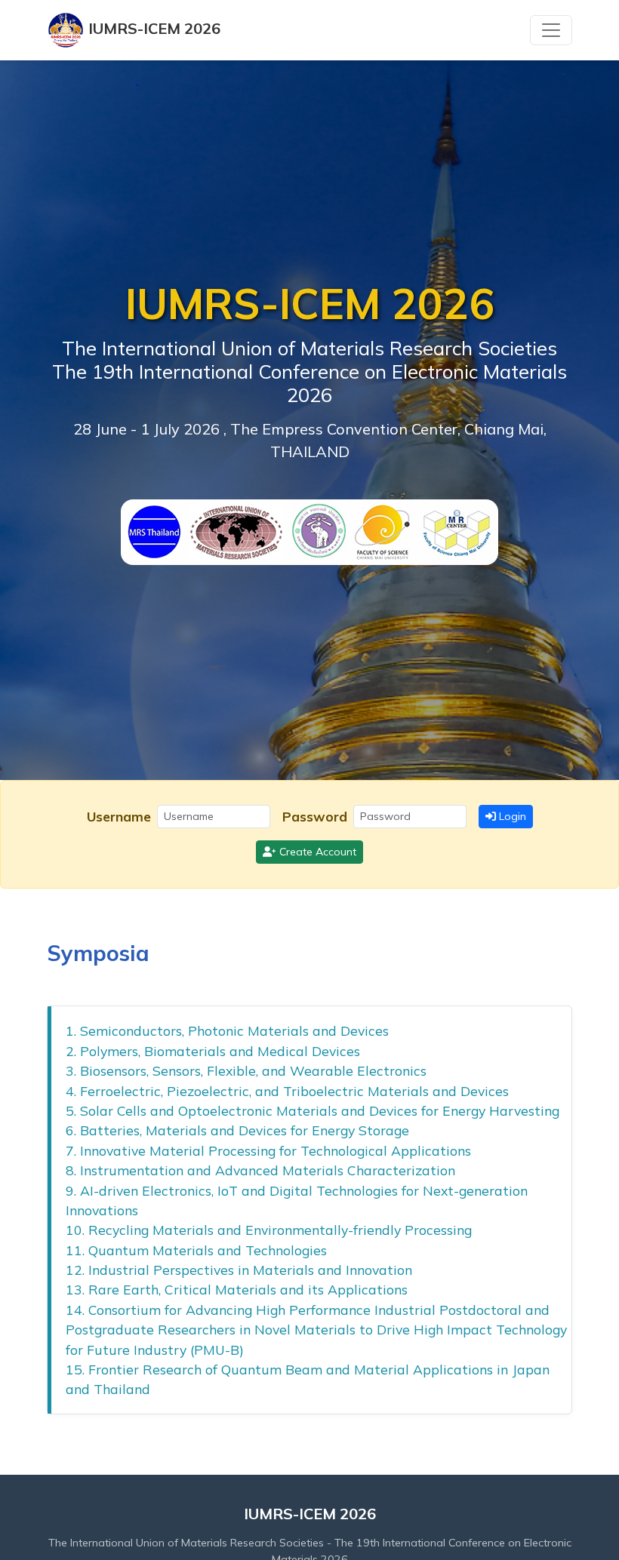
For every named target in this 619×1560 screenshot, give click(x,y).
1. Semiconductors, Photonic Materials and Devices (227, 1030)
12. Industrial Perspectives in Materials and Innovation (239, 1269)
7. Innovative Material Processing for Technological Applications (268, 1150)
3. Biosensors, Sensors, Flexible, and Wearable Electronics (246, 1070)
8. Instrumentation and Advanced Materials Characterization (260, 1170)
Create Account (316, 851)
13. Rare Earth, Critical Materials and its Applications (237, 1289)
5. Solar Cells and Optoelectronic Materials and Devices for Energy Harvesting (312, 1110)
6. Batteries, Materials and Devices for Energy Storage (237, 1130)
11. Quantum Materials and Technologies (196, 1250)
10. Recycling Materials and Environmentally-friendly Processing (269, 1229)
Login (511, 816)
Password (314, 816)
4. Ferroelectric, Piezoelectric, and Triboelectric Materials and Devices (287, 1090)
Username (119, 816)
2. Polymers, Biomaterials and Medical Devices (213, 1051)
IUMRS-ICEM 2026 (152, 28)
